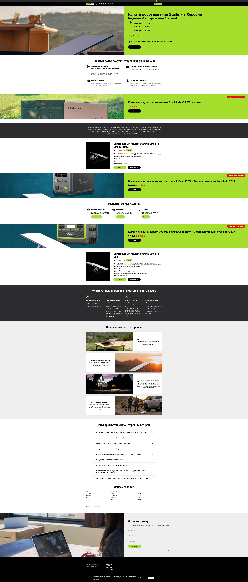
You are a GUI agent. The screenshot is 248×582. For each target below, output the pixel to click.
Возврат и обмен (102, 1)
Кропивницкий (116, 491)
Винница (114, 497)
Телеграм (88, 304)
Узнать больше (134, 167)
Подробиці (142, 577)
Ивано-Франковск (142, 497)
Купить (134, 111)
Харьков (88, 495)
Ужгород (139, 493)
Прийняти (151, 577)
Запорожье (114, 495)
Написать (120, 217)
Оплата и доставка (94, 1)
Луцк (138, 491)
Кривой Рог (140, 499)
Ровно (88, 499)
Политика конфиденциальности (93, 564)
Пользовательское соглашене (92, 566)
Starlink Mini (111, 3)
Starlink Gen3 (102, 3)
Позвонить (157, 3)
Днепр (88, 497)
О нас (87, 1)
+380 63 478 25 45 (97, 306)
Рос (161, 1)
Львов (113, 493)
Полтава (139, 495)
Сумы (113, 499)
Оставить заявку (96, 217)
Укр (158, 1)
